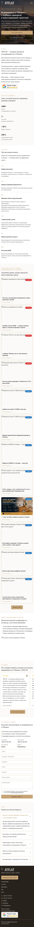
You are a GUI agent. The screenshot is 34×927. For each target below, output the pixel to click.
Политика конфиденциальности (9, 922)
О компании (4, 881)
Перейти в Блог (17, 607)
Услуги (3, 884)
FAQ (2, 889)
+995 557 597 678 (6, 742)
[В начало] (7, 3)
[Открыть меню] (31, 3)
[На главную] (7, 869)
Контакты (4, 887)
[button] (17, 816)
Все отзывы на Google (18, 711)
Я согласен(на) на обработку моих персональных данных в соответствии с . (16, 792)
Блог (2, 892)
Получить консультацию (17, 37)
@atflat (3, 746)
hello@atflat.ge (21, 746)
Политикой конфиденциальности (16, 792)
